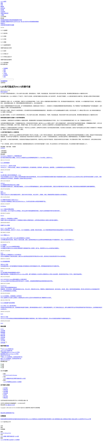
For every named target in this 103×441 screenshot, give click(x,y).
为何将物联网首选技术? (9, 287)
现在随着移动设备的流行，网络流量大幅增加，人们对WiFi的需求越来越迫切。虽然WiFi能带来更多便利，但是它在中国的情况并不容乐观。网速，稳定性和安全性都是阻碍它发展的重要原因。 (48, 186)
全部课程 (3, 21)
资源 (4, 25)
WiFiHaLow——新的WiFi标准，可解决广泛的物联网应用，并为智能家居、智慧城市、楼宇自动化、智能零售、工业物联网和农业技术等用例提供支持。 (38, 167)
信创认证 (13, 21)
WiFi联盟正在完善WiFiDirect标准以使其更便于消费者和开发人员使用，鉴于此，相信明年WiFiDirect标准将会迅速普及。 (30, 248)
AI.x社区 (23, 378)
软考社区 (3, 8)
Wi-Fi (3, 148)
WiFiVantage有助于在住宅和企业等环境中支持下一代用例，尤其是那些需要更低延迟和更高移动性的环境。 (27, 281)
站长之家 (37, 419)
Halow (4, 206)
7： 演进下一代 (7, 228)
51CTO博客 (6, 378)
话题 (4, 71)
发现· (3, 193)
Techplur (15, 375)
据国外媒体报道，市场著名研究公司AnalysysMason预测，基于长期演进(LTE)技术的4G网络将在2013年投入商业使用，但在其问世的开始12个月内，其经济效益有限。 (41, 274)
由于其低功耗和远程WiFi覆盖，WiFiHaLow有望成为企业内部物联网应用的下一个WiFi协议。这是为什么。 (27, 157)
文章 (2, 25)
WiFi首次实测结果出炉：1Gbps (11, 175)
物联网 (8, 162)
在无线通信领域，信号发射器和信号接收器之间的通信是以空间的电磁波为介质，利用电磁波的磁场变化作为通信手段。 (30, 266)
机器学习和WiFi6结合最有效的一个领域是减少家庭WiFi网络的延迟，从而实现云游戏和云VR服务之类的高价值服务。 (30, 220)
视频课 (2, 20)
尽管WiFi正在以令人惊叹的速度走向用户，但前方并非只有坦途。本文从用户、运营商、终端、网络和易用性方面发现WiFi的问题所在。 (34, 194)
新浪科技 (3, 419)
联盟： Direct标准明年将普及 (10, 246)
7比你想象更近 (7, 209)
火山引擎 (88, 419)
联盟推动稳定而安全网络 (10, 184)
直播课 (15, 20)
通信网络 (7, 261)
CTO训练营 (18, 381)
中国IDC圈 (70, 419)
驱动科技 (20, 419)
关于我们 (5, 388)
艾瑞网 (33, 419)
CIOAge (9, 375)
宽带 (5, 162)
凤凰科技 (16, 419)
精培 (10, 381)
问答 (6, 25)
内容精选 (5, 68)
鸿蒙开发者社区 (4, 13)
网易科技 (12, 419)
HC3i (12, 375)
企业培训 (3, 11)
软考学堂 (19, 20)
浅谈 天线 (4, 264)
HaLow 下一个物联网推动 (11, 156)
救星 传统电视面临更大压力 (10, 272)
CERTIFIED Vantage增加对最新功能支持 (14, 279)
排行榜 (9, 20)
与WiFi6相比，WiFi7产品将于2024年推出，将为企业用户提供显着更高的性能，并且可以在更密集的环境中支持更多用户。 (31, 210)
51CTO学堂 (6, 381)
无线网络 (12, 302)
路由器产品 (7, 302)
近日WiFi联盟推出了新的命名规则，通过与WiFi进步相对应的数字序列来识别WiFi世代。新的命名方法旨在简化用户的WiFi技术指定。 (33, 256)
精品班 (2, 6)
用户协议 (5, 396)
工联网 (55, 419)
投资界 (81, 419)
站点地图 (5, 391)
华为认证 (17, 21)
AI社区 (5, 73)
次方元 (84, 419)
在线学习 (3, 23)
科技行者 (25, 419)
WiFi (2, 183)
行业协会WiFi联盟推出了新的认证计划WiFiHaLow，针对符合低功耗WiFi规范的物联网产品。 (23, 201)
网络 (9, 225)
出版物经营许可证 (9, 412)
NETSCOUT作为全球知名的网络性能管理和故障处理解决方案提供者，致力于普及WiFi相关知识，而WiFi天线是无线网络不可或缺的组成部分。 (36, 318)
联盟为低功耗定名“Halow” (9, 199)
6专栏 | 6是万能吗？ (9, 305)
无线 (4, 261)
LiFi (1, 148)
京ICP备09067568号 (10, 405)
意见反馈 (5, 393)
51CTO (5, 375)
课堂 (8, 25)
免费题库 (36, 21)
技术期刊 (5, 75)
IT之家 (52, 419)
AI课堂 (2, 14)
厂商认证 (22, 21)
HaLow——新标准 (8, 165)
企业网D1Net (76, 419)
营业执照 (3, 412)
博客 (2, 3)
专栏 (11, 25)
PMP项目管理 (30, 21)
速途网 (41, 419)
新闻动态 (5, 389)
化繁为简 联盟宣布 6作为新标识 (11, 254)
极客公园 (59, 419)
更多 (7, 346)
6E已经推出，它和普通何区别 (11, 296)
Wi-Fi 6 (2, 162)
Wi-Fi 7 (2, 235)
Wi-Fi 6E (3, 302)
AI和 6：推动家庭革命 (9, 218)
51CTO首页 (3, 1)
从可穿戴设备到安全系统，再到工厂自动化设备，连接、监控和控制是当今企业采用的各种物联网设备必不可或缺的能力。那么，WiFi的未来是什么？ (37, 239)
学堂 (2, 4)
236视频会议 (65, 419)
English (5, 394)
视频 (4, 70)
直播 (13, 25)
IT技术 (25, 21)
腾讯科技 (7, 419)
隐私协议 (5, 397)
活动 (4, 76)
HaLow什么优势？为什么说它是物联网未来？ (15, 238)
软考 (9, 21)
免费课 (2, 9)
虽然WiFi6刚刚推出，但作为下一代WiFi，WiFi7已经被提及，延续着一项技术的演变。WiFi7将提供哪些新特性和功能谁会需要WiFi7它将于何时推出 (37, 230)
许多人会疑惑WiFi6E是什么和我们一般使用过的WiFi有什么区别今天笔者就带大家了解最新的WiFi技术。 (26, 297)
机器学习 (3, 225)
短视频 (12, 20)
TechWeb (29, 419)
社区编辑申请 (4, 81)
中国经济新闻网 (47, 419)
